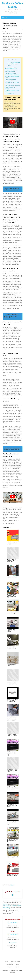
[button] (3, 17)
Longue (12, 885)
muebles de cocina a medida (9, 905)
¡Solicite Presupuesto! (12, 892)
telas (10, 908)
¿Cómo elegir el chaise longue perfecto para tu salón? (14, 64)
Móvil (13, 931)
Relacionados (10, 93)
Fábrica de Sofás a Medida (12, 5)
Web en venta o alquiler (12, 919)
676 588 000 (13, 922)
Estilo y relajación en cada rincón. (12, 85)
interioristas (5, 904)
